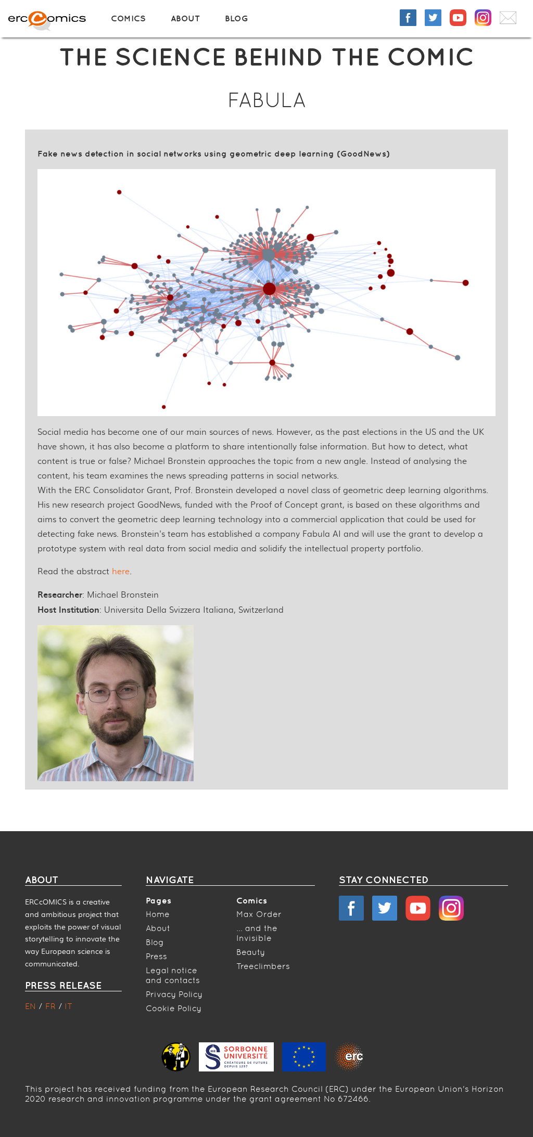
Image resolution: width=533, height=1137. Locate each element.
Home (158, 914)
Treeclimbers (263, 966)
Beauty (250, 952)
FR (51, 1006)
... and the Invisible (256, 933)
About (185, 18)
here (121, 571)
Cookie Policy (173, 1008)
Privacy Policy (174, 994)
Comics (128, 18)
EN (32, 1006)
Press (156, 956)
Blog (236, 18)
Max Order (259, 914)
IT (68, 1006)
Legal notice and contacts (173, 975)
